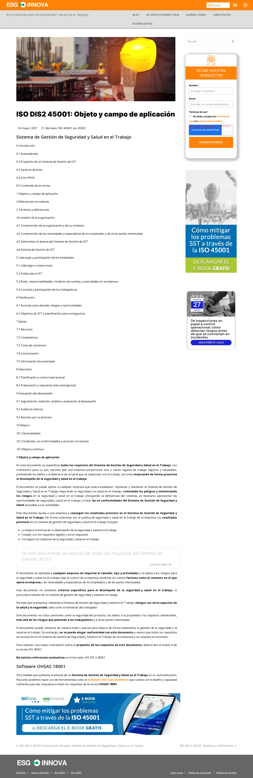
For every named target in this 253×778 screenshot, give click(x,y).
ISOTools (21, 772)
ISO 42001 (76, 772)
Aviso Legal (177, 772)
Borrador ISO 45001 (58, 128)
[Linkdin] (235, 5)
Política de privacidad (200, 772)
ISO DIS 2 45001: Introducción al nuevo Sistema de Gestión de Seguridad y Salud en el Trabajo (81, 745)
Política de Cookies (226, 772)
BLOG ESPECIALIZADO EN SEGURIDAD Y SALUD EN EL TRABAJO (47, 15)
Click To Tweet (158, 564)
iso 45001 (79, 128)
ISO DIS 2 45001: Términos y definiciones (206, 745)
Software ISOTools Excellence (108, 680)
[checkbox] (211, 118)
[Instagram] (245, 5)
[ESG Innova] (42, 762)
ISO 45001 (59, 772)
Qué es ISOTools (40, 772)
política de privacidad (210, 121)
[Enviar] (209, 5)
